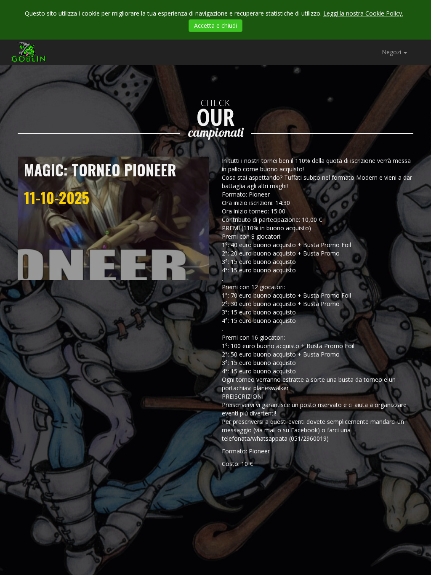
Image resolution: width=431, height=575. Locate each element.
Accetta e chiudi (215, 25)
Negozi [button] (392, 52)
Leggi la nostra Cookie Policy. (363, 13)
